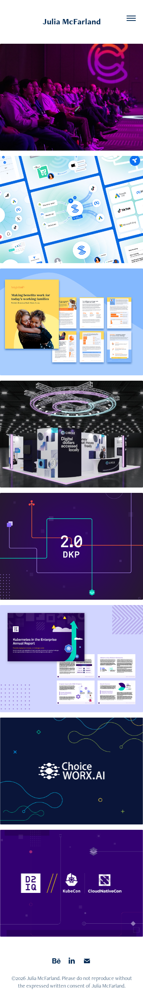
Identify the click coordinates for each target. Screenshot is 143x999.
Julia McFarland (72, 21)
